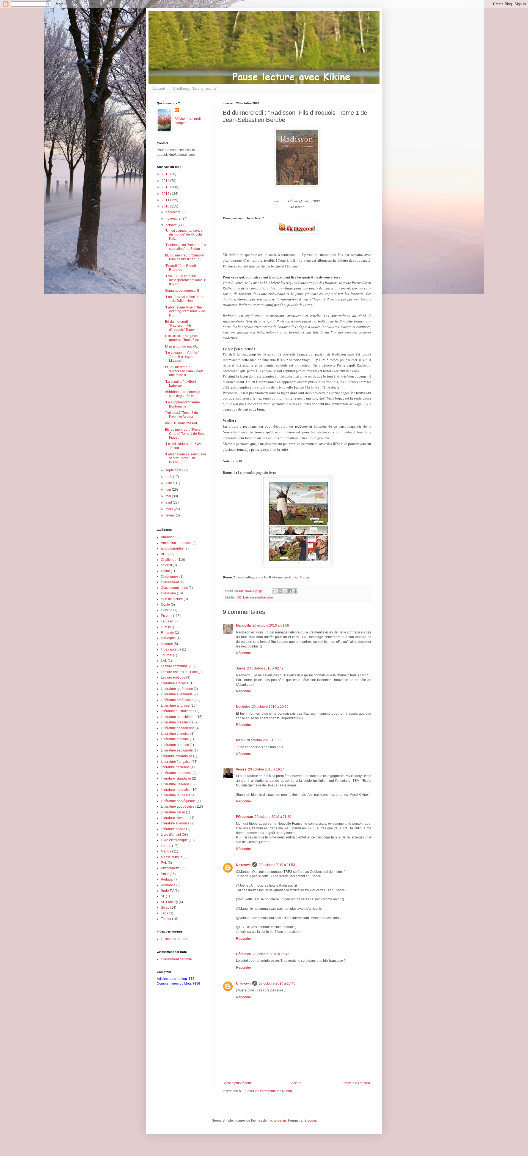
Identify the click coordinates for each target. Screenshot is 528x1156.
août (169, 477)
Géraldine (243, 954)
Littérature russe (173, 812)
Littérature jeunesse (176, 795)
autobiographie (172, 548)
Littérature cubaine (175, 739)
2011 (166, 200)
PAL (164, 863)
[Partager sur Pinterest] (295, 591)
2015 (166, 174)
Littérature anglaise (175, 705)
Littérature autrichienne (178, 717)
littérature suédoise (175, 823)
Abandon (168, 537)
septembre (174, 470)
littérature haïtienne (175, 767)
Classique (168, 593)
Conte (165, 604)
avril (169, 502)
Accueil (158, 88)
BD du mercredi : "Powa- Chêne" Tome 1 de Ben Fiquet (184, 433)
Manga (166, 851)
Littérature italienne (175, 784)
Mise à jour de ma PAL (182, 346)
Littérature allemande (177, 694)
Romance (168, 885)
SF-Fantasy (169, 902)
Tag (163, 913)
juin (169, 489)
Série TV (167, 891)
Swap (165, 907)
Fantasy (167, 621)
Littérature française (176, 762)
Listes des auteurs (174, 939)
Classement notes (174, 588)
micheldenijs (277, 1120)
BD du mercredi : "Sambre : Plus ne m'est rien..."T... (185, 257)
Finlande (167, 633)
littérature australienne (177, 711)
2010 (166, 206)
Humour (167, 644)
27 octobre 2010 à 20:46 (277, 983)
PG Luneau (244, 817)
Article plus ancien (356, 1083)
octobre (172, 225)
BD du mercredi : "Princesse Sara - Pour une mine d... (184, 371)
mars (170, 509)
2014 (166, 181)
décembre (174, 212)
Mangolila (243, 625)
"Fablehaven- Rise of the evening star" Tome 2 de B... (185, 311)
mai (169, 496)
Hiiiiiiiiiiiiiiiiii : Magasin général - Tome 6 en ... (183, 338)
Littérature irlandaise (176, 773)
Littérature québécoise (258, 597)
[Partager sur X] (285, 591)
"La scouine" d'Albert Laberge (180, 383)
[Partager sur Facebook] (290, 591)
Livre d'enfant (171, 835)
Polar (165, 874)
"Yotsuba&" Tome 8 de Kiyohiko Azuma (181, 415)
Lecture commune (174, 666)
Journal (166, 655)
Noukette (243, 707)
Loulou (166, 846)
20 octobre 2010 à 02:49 (265, 668)
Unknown (243, 865)
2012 (166, 194)
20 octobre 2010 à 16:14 (266, 769)
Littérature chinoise (175, 734)
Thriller (166, 919)
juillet (170, 483)
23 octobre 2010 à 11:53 (277, 865)
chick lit (166, 565)
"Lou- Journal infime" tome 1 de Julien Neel (184, 299)
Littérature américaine (177, 700)
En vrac (166, 616)
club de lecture (172, 599)
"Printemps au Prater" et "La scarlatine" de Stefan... (185, 247)
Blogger (310, 1120)
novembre (174, 218)
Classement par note (176, 959)
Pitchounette (170, 868)
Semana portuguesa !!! (182, 291)
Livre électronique (174, 840)
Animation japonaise (176, 543)
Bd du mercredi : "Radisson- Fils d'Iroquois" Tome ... (181, 326)
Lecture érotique (173, 677)
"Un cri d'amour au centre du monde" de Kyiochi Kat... (184, 235)
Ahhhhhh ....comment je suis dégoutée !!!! (182, 394)
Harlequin (168, 638)
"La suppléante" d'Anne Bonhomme (182, 404)
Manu (240, 740)
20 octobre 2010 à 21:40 (273, 817)
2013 (166, 187)
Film (164, 627)
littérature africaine (175, 683)
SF (163, 896)
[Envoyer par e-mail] (274, 591)
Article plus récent (237, 1083)
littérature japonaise (176, 790)
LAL (164, 661)
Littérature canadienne (178, 728)
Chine (165, 571)
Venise (241, 769)
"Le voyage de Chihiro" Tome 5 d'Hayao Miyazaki (182, 357)
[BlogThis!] (279, 591)
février (171, 515)
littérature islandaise (176, 778)
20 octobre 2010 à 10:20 (270, 707)
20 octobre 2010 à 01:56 (270, 625)
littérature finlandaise (176, 756)
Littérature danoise (175, 745)
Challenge (169, 560)
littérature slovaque (175, 818)
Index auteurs (171, 649)
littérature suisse (173, 829)
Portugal (167, 879)
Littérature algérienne (177, 689)
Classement (170, 582)
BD (239, 597)
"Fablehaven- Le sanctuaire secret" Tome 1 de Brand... (185, 458)
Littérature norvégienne (178, 801)
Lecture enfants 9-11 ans (179, 672)
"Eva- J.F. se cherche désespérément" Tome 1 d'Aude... (185, 280)
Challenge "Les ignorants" (195, 88)
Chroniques (169, 576)
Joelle (240, 668)
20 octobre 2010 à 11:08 (264, 740)
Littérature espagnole (177, 750)
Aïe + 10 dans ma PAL (181, 423)
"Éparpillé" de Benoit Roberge (180, 268)
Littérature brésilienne (177, 722)
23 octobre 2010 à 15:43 (271, 954)
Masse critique (172, 857)
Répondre (243, 653)
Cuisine (166, 610)
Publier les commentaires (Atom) (267, 1091)
